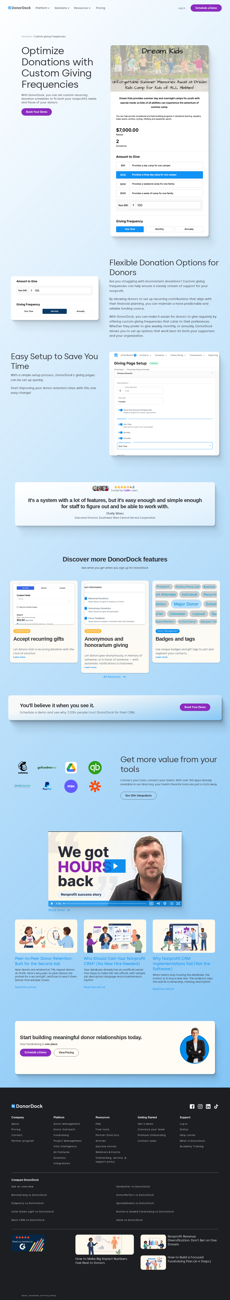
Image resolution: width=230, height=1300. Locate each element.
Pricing (100, 8)
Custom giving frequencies (49, 36)
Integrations (62, 1163)
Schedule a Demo (206, 8)
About (15, 1124)
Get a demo (145, 1124)
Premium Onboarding (152, 1135)
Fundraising (61, 1135)
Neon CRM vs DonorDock (27, 1220)
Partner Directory (107, 1135)
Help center (188, 1135)
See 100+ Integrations (138, 795)
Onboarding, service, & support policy (111, 1159)
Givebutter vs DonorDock (133, 1186)
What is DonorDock (192, 1140)
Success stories (106, 1146)
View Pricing (66, 1052)
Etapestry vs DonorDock (27, 1203)
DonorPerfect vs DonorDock (135, 1195)
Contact (17, 1135)
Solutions (60, 1157)
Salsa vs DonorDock (129, 1220)
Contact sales (147, 1140)
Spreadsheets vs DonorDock (135, 1203)
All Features (62, 1152)
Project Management (68, 1140)
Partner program (22, 1140)
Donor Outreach (64, 1129)
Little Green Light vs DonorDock (32, 1211)
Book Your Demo (36, 111)
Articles (101, 1140)
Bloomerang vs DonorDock (29, 1195)
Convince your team (151, 1129)
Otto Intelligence (65, 1146)
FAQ (98, 1124)
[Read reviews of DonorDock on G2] (28, 1242)
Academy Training (192, 1146)
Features (26, 36)
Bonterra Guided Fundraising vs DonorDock (145, 1211)
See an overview (22, 1186)
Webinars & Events (108, 1152)
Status (184, 1129)
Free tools (102, 1129)
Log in (184, 1124)
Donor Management (67, 1124)
